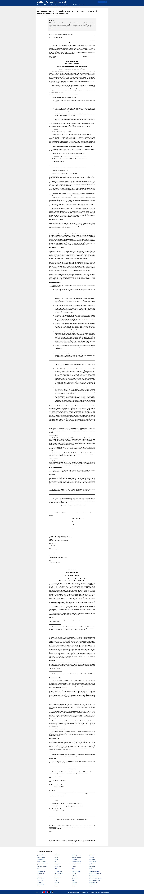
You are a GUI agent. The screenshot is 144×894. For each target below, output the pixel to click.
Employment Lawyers (41, 861)
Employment (74, 859)
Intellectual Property (76, 861)
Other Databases (76, 871)
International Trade (76, 863)
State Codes (57, 875)
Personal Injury (58, 866)
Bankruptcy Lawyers (41, 855)
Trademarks (74, 882)
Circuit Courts (40, 880)
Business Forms (75, 877)
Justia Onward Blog (93, 882)
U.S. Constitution (40, 873)
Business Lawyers (41, 857)
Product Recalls (75, 878)
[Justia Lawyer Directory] (54, 892)
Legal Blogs (74, 875)
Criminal (56, 857)
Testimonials (92, 884)
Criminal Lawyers (40, 859)
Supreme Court (40, 878)
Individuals (57, 854)
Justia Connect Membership (95, 873)
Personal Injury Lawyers (42, 866)
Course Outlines (92, 861)
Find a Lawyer (40, 4)
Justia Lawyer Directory (94, 875)
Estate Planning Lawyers (42, 863)
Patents (73, 880)
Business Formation (76, 855)
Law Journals (92, 863)
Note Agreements (59, 16)
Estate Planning (58, 863)
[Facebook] (45, 892)
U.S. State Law (58, 871)
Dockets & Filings (40, 884)
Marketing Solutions (83, 4)
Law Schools (62, 4)
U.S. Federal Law (41, 871)
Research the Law (55, 4)
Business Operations (76, 857)
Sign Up (104, 1)
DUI (55, 861)
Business (74, 854)
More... (38, 868)
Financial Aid (92, 859)
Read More (51, 29)
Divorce (56, 859)
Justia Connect (71, 892)
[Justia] (42, 2)
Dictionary (91, 855)
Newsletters (75, 4)
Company (82, 892)
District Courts (40, 882)
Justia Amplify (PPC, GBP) (94, 880)
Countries (74, 884)
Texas (56, 884)
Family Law (57, 864)
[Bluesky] (50, 892)
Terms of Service (90, 892)
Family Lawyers (40, 864)
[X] (52, 892)
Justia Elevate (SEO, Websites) (95, 878)
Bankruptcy (57, 855)
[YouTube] (44, 892)
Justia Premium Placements (95, 877)
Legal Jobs (74, 873)
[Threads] (49, 892)
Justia (40, 892)
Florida (56, 880)
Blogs (90, 864)
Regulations (39, 877)
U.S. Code (39, 875)
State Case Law (58, 877)
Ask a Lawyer (47, 4)
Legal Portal (76, 892)
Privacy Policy (97, 892)
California (57, 878)
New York (57, 882)
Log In (99, 1)
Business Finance (51, 16)
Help (85, 892)
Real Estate (74, 864)
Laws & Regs (69, 4)
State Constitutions (59, 873)
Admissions (91, 857)
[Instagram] (47, 892)
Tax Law (73, 866)
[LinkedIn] (42, 892)
